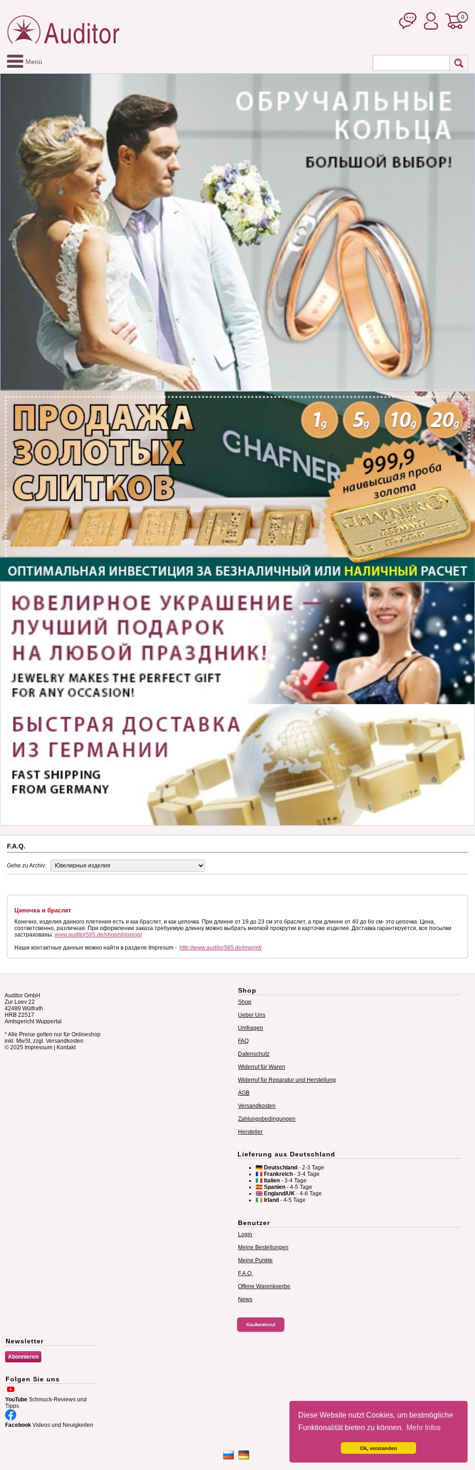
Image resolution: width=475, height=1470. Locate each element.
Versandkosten (257, 1106)
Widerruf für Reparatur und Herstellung (287, 1080)
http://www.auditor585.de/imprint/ (221, 947)
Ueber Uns (251, 1015)
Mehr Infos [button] (423, 1427)
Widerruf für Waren (261, 1067)
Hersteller (250, 1132)
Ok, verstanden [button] (378, 1448)
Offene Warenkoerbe (264, 1286)
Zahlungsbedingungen (266, 1119)
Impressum (38, 1047)
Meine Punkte (255, 1260)
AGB (244, 1093)
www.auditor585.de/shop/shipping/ (98, 934)
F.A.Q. (245, 1273)
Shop (244, 1002)
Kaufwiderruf (260, 1324)
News (245, 1299)
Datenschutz (254, 1054)
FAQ (243, 1041)
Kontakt (66, 1047)
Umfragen (250, 1028)
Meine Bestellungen (263, 1247)
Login (245, 1234)
